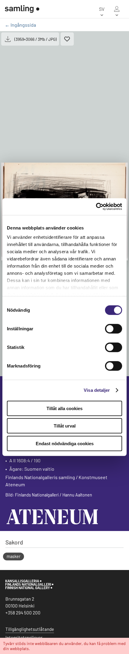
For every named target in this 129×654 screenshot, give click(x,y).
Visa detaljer (97, 390)
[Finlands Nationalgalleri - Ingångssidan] (22, 9)
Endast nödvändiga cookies (65, 443)
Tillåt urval (65, 425)
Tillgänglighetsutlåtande (29, 629)
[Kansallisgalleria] (29, 588)
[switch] (113, 328)
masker (13, 556)
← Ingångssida (20, 25)
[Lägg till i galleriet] (67, 39)
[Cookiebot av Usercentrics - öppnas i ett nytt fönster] (96, 207)
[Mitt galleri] (116, 9)
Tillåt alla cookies (64, 408)
